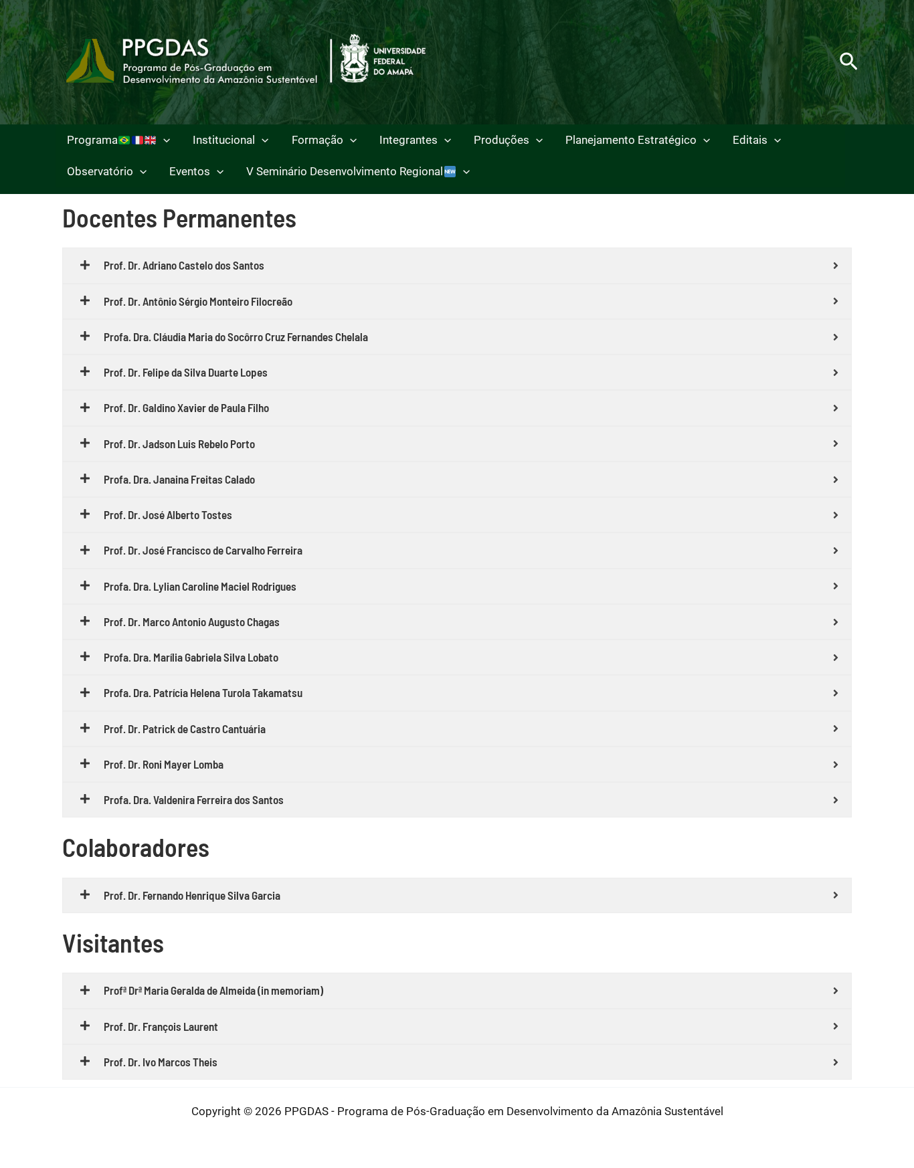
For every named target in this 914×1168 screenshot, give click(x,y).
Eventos (189, 171)
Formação (317, 140)
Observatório (100, 171)
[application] (163, 140)
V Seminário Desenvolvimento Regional (344, 171)
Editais (750, 140)
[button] (848, 62)
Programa (92, 140)
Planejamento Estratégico (631, 140)
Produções (501, 140)
